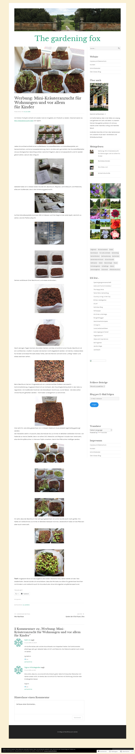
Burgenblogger (99, 318)
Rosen (115, 263)
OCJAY (96, 304)
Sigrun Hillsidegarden (32, 667)
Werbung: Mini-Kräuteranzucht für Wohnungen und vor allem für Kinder (109, 153)
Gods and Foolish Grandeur (102, 286)
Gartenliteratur (95, 256)
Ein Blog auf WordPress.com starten (67, 732)
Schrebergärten (95, 266)
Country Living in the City (102, 296)
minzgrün (97, 325)
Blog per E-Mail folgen (102, 394)
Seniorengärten (95, 269)
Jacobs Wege (98, 346)
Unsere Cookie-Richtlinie (50, 751)
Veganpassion (98, 335)
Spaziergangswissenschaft (102, 282)
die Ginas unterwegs (100, 314)
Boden (111, 249)
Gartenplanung (105, 256)
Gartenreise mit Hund (97, 259)
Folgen (94, 404)
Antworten (28, 662)
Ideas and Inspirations (101, 339)
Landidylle (97, 350)
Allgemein (26, 605)
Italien (101, 263)
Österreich (104, 269)
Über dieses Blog (95, 72)
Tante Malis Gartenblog (101, 293)
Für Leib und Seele (105, 253)
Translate (104, 432)
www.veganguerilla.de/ (101, 332)
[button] (97, 191)
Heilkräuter (94, 263)
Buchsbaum (94, 253)
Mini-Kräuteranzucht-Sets (23, 121)
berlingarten (98, 342)
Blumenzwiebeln (103, 249)
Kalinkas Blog (98, 307)
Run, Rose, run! (103, 167)
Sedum (112, 266)
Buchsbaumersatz (104, 161)
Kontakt (92, 65)
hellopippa (97, 311)
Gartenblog (115, 253)
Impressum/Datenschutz (98, 61)
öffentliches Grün (115, 269)
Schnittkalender (95, 68)
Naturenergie (108, 263)
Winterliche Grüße (104, 173)
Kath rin (27, 640)
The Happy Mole (99, 289)
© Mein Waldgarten (100, 300)
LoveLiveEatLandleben (101, 328)
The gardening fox (67, 38)
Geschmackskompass (101, 321)
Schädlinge (105, 266)
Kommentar (77, 717)
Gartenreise (115, 256)
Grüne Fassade (109, 259)
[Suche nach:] (105, 48)
